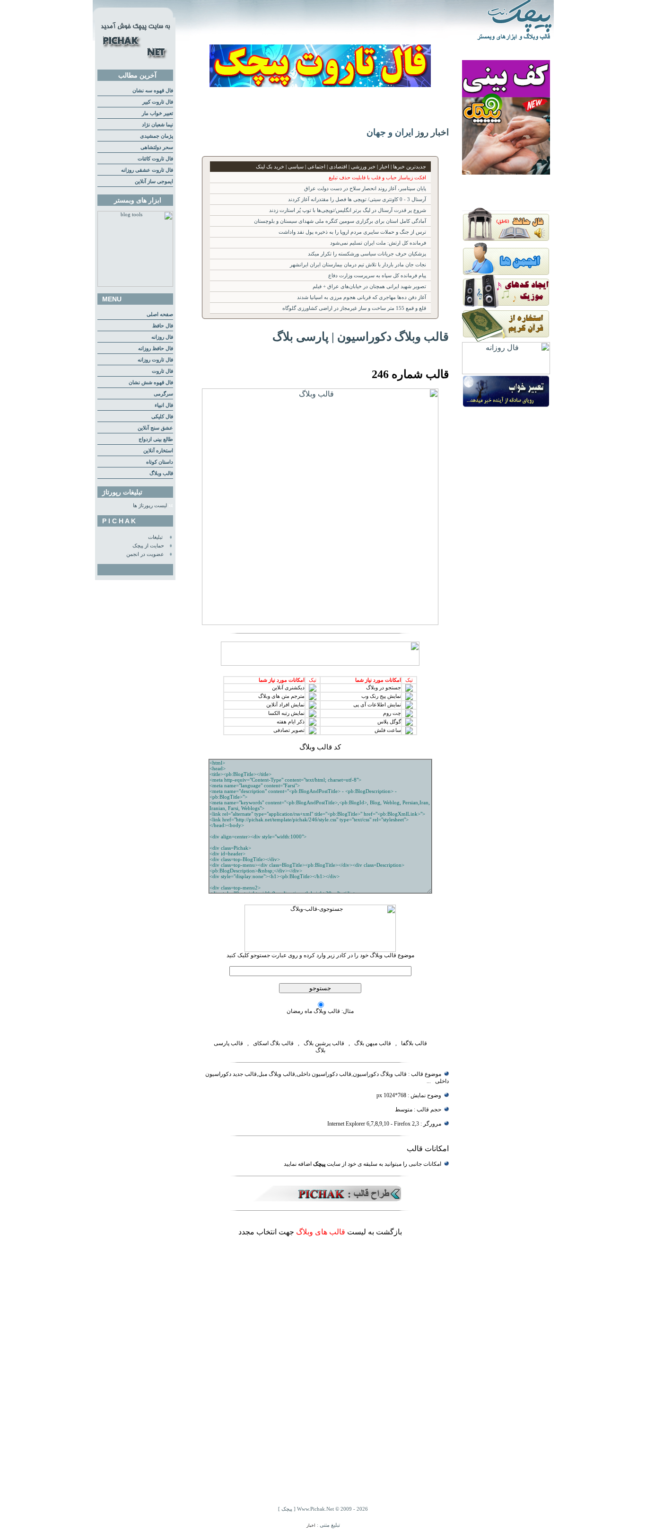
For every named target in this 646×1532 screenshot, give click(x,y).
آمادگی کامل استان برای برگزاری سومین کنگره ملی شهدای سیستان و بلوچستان (340, 221)
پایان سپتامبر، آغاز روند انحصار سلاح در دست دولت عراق (365, 188)
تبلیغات (155, 537)
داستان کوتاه (159, 462)
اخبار (310, 1525)
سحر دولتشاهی (156, 147)
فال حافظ (162, 325)
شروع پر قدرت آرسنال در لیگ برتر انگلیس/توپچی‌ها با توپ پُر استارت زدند (347, 210)
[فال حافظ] (506, 239)
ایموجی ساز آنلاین (154, 181)
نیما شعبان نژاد (157, 124)
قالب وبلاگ (161, 473)
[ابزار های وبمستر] (135, 285)
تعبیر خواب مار (157, 113)
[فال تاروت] (320, 84)
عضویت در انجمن (145, 554)
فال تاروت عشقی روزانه (147, 170)
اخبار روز (432, 132)
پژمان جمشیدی (156, 136)
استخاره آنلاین (158, 450)
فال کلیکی (162, 416)
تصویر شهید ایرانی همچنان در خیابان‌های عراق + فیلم (369, 286)
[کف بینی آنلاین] (506, 172)
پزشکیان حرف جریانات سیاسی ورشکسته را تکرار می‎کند (367, 253)
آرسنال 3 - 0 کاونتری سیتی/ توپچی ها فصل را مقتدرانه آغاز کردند (357, 199)
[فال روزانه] (506, 372)
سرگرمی (163, 393)
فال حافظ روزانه (155, 348)
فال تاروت (162, 371)
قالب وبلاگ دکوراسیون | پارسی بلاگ (360, 336)
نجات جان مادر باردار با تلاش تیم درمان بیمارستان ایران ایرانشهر (358, 264)
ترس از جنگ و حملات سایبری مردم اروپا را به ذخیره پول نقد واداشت (352, 232)
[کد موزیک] (506, 305)
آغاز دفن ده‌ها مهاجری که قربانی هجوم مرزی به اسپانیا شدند (361, 297)
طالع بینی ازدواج (156, 439)
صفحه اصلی (160, 314)
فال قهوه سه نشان (152, 90)
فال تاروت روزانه (155, 359)
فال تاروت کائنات (155, 158)
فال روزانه (162, 337)
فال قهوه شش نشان (151, 382)
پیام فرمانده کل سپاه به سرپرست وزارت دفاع (377, 275)
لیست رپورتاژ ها (150, 505)
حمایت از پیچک (148, 545)
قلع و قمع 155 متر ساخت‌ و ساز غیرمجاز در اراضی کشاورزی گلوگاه (354, 308)
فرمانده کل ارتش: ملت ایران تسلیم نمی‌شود (378, 243)
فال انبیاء (164, 405)
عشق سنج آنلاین (155, 428)
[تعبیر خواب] (506, 406)
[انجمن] (506, 272)
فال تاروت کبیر (157, 102)
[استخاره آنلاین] (506, 339)
